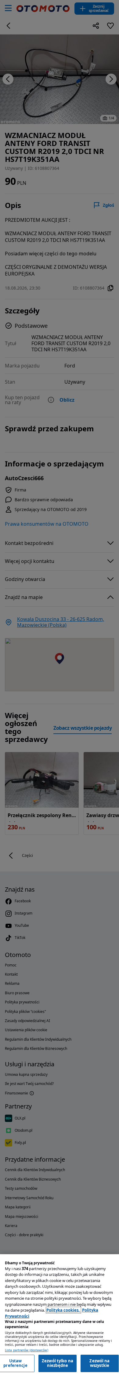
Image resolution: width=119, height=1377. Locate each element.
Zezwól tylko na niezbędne (57, 1363)
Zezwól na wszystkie (99, 1363)
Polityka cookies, (63, 1310)
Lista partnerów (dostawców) (26, 1350)
